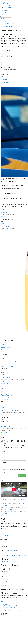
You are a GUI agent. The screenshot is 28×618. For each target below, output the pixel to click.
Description (4, 79)
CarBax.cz (6, 581)
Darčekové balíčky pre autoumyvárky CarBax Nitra (15, 555)
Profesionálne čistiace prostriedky (11, 550)
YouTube (6, 576)
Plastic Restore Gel (8, 395)
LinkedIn (5, 574)
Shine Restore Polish (11, 509)
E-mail (3, 456)
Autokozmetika (7, 549)
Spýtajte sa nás (5, 82)
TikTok (5, 578)
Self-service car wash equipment (11, 583)
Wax (4, 537)
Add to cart (3, 53)
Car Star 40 (5, 226)
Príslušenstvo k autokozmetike (10, 552)
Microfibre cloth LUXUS (9, 410)
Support (5, 10)
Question (4, 462)
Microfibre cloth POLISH (10, 362)
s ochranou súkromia (10, 471)
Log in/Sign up (3, 18)
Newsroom (6, 561)
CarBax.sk (6, 579)
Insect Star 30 (6, 348)
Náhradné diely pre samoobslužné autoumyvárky (14, 553)
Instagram (6, 573)
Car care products (7, 5)
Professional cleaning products (10, 7)
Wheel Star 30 (6, 212)
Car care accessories (8, 9)
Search (1, 14)
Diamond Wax (6, 377)
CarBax (5, 3)
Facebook (6, 571)
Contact (5, 12)
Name (3, 451)
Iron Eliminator (6, 426)
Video (3, 85)
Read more (3, 533)
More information (13, 597)
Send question (22, 475)
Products (4, 601)
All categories (6, 535)
